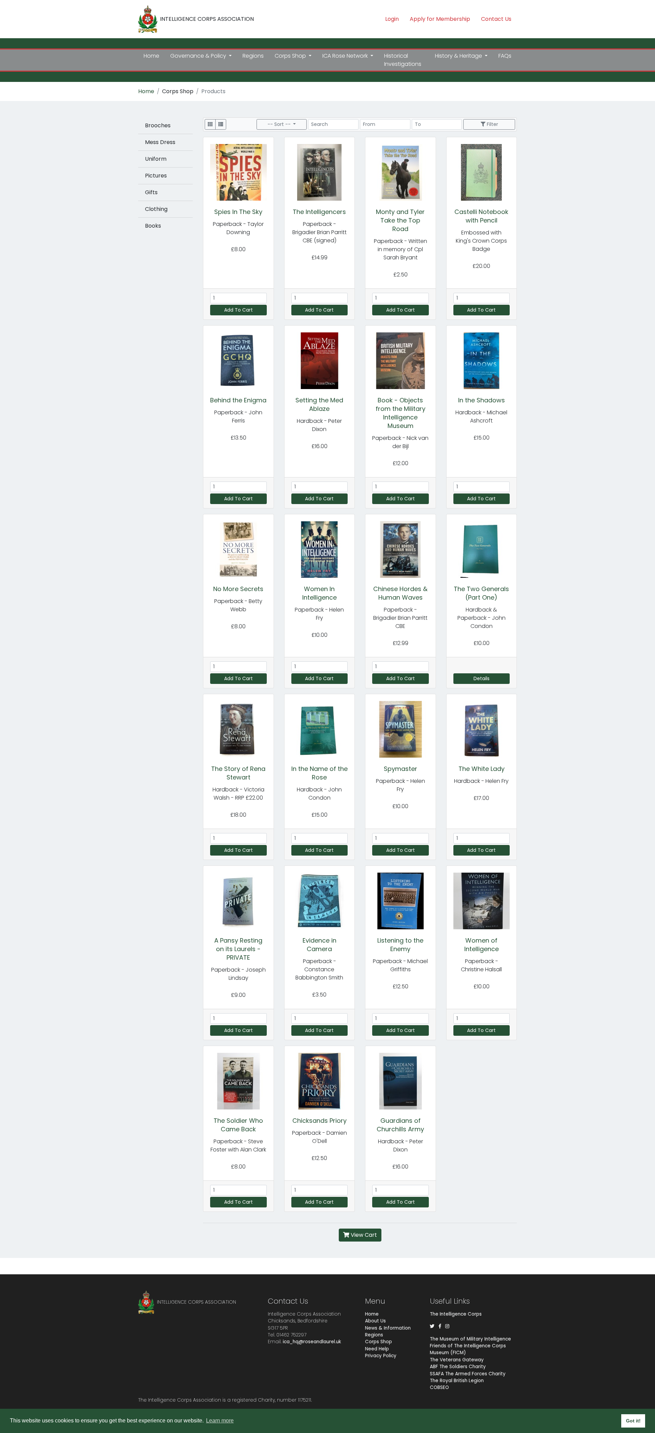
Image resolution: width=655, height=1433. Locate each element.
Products (213, 91)
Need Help (377, 1349)
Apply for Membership (440, 19)
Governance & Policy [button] (199, 56)
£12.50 (400, 986)
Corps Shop (177, 91)
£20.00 (481, 266)
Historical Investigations (402, 60)
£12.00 (400, 463)
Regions (253, 56)
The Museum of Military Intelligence (470, 1339)
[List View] (220, 124)
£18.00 (238, 815)
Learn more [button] (220, 1420)
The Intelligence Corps (456, 1314)
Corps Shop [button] (291, 56)
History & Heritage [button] (459, 56)
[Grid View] (210, 124)
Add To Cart (238, 309)
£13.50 (238, 438)
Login (392, 19)
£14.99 (319, 257)
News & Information (388, 1328)
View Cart (363, 1235)
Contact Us (496, 19)
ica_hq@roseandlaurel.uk (312, 1341)
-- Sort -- (279, 124)
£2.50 (400, 274)
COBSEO (439, 1387)
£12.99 (400, 643)
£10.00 (319, 635)
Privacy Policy (380, 1355)
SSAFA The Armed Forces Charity (468, 1374)
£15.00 (482, 438)
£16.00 (319, 446)
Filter (491, 124)
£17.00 (481, 798)
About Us (375, 1321)
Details (482, 678)
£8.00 (238, 249)
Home (151, 56)
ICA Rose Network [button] (345, 56)
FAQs (504, 56)
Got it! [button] (633, 1420)
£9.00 (238, 995)
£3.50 (319, 995)
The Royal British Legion (457, 1380)
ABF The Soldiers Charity (458, 1366)
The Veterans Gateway (457, 1360)
